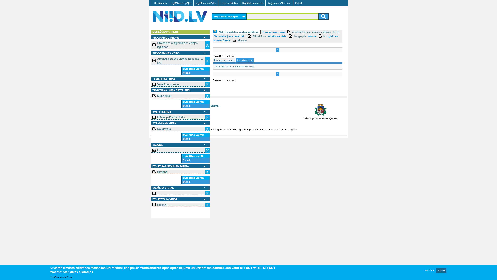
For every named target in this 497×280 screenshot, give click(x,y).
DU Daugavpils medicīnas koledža (234, 66)
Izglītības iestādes (205, 3)
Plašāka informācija (61, 277)
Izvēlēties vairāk (193, 69)
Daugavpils (164, 129)
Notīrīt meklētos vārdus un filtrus (238, 32)
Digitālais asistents (252, 3)
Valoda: (312, 36)
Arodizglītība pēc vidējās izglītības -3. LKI (180, 61)
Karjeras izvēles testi (279, 3)
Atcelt (186, 73)
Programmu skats (224, 60)
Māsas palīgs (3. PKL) (171, 117)
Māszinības (164, 96)
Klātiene (162, 172)
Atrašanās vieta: (277, 36)
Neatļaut (429, 270)
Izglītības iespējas (181, 3)
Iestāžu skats (245, 60)
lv (158, 150)
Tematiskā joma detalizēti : (230, 36)
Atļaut (441, 270)
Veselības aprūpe (168, 84)
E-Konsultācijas (229, 3)
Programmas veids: (273, 32)
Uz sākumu (160, 3)
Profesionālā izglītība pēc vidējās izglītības (177, 45)
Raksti (298, 3)
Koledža (162, 204)
